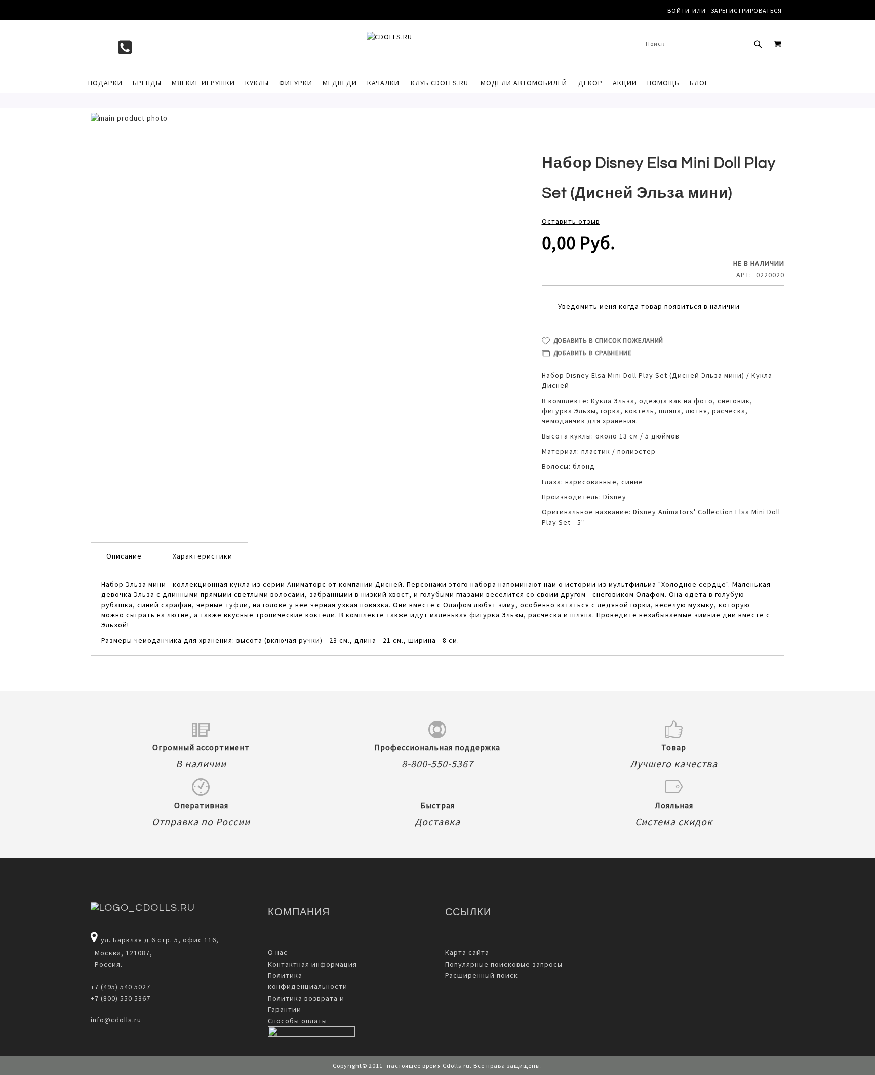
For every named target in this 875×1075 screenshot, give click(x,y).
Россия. (107, 964)
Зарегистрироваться (746, 10)
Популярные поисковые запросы (504, 964)
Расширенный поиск (481, 975)
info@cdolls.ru (116, 1019)
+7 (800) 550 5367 (120, 998)
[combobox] (704, 43)
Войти (678, 10)
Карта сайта (467, 952)
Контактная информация (312, 964)
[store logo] (432, 46)
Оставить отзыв (571, 221)
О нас (278, 952)
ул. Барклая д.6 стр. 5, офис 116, (160, 939)
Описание (124, 556)
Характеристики (202, 556)
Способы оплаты (297, 1020)
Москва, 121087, (121, 953)
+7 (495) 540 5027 (120, 986)
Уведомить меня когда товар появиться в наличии (649, 306)
